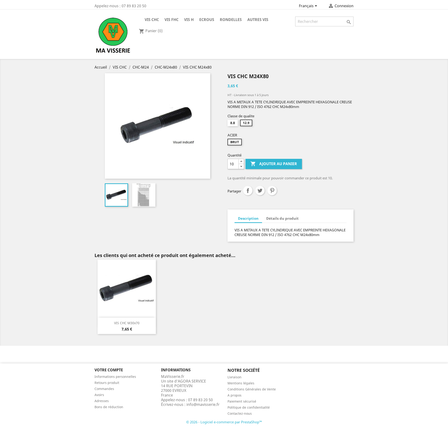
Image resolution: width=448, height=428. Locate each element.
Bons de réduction (108, 407)
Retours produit (106, 382)
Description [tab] (248, 218)
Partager (247, 190)
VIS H (189, 19)
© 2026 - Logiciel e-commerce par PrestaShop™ (224, 422)
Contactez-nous (240, 413)
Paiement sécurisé (242, 401)
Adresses (101, 401)
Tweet (260, 190)
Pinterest (272, 190)
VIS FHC (171, 19)
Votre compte (108, 369)
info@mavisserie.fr (203, 404)
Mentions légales (241, 383)
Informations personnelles (115, 376)
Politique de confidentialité (249, 407)
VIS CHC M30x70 (127, 323)
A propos (235, 395)
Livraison (235, 377)
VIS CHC (152, 19)
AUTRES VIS (257, 19)
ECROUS (206, 19)
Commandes (104, 388)
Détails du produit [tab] (282, 218)
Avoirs (99, 395)
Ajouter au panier (273, 164)
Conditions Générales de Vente (252, 389)
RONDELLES (231, 19)
